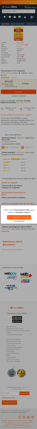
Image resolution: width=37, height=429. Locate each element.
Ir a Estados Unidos (19, 217)
